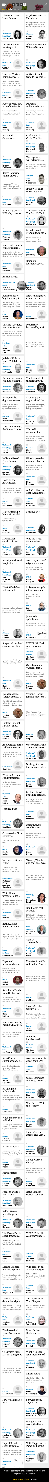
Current (5, 9)
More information (21, 1479)
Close (33, 1479)
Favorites (14, 9)
